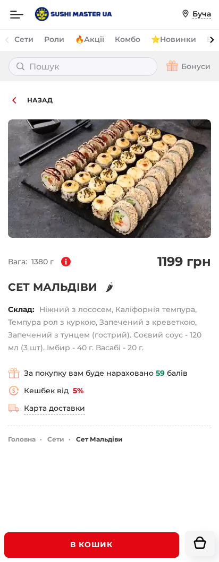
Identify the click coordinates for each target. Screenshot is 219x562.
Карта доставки (54, 408)
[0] (200, 543)
